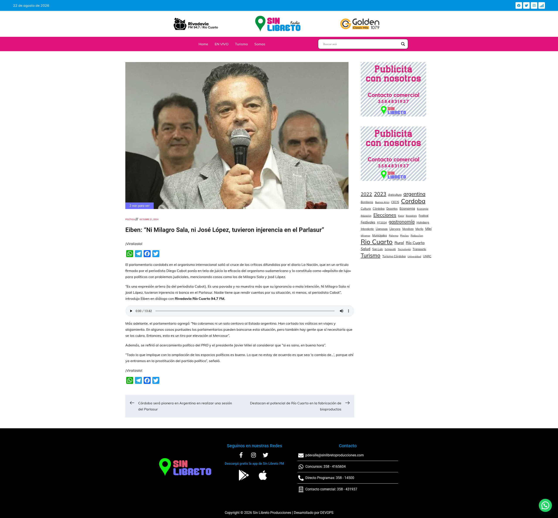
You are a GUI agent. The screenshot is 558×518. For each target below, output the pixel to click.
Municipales (379, 235)
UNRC (427, 256)
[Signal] (541, 5)
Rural (399, 242)
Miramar (365, 235)
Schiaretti (390, 249)
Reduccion (417, 235)
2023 (380, 194)
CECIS (395, 202)
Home (203, 44)
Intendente (367, 229)
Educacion (366, 215)
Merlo (419, 229)
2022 (366, 194)
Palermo (393, 235)
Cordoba (413, 201)
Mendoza (407, 229)
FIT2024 (382, 222)
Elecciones (384, 215)
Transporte (419, 249)
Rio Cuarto (377, 242)
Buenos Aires (382, 202)
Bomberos (367, 202)
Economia (407, 208)
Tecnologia (404, 249)
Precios (404, 235)
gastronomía (402, 221)
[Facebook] (518, 5)
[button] (545, 505)
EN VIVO (221, 44)
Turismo (241, 44)
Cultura (366, 208)
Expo (401, 215)
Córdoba (378, 208)
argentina (414, 194)
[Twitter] (526, 5)
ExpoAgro (411, 215)
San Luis (377, 249)
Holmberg (423, 222)
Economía (422, 208)
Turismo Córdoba (394, 256)
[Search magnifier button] (403, 44)
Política (130, 219)
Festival (423, 215)
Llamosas (382, 229)
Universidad (414, 256)
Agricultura (394, 194)
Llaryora (395, 229)
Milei (428, 229)
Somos (259, 44)
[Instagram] (534, 5)
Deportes (392, 208)
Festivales (368, 222)
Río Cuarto (415, 242)
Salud (365, 248)
